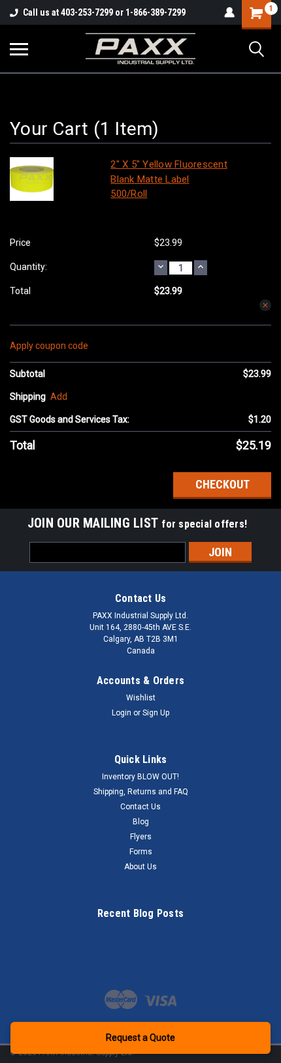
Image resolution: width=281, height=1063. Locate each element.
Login (121, 712)
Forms (140, 851)
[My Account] (229, 12)
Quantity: (28, 267)
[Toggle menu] (19, 49)
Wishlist (141, 697)
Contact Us (140, 806)
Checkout (222, 484)
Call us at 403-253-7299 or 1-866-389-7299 (104, 12)
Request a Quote (140, 1037)
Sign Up (155, 712)
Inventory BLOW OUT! (140, 776)
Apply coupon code (49, 345)
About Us (140, 866)
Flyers (141, 836)
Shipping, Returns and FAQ (140, 791)
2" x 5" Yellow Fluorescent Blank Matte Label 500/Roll (168, 179)
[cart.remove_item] (265, 305)
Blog (141, 821)
